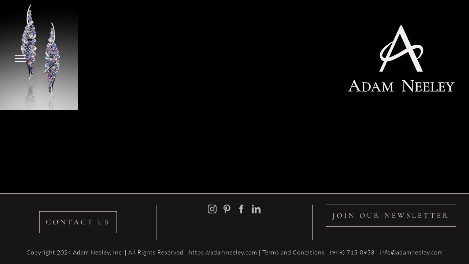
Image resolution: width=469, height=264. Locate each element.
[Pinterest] (227, 209)
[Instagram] (212, 209)
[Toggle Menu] (20, 58)
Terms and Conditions (294, 252)
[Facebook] (241, 209)
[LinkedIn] (256, 209)
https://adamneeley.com (223, 252)
